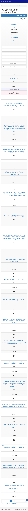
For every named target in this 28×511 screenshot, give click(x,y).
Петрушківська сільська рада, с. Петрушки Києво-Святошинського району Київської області (14, 426)
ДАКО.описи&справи (6, 1)
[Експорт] (24, 18)
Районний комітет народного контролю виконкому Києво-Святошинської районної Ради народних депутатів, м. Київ (14, 342)
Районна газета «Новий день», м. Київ (14, 279)
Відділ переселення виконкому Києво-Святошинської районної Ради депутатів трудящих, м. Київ (14, 172)
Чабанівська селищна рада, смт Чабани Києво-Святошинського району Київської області (14, 446)
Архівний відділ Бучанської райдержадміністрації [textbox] (14, 66)
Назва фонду (14, 27)
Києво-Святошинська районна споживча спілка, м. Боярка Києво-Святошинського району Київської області (14, 259)
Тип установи (14, 37)
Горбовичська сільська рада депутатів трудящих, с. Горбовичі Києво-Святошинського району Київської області (14, 487)
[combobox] (14, 63)
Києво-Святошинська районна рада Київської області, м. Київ (14, 77)
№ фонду (14, 24)
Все (21, 18)
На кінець (14, 503)
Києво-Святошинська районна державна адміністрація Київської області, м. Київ (14, 216)
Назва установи (14, 40)
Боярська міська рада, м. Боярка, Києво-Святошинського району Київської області (14, 362)
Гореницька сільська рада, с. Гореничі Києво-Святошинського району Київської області (14, 405)
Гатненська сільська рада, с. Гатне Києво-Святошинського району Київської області (14, 466)
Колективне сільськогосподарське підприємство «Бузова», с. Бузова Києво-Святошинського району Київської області (14, 299)
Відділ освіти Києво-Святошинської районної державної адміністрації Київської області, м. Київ (14, 320)
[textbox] (13, 63)
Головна (2, 5)
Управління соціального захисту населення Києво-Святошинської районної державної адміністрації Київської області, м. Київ (14, 151)
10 (7, 503)
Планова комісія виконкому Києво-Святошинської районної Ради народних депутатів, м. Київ (14, 105)
